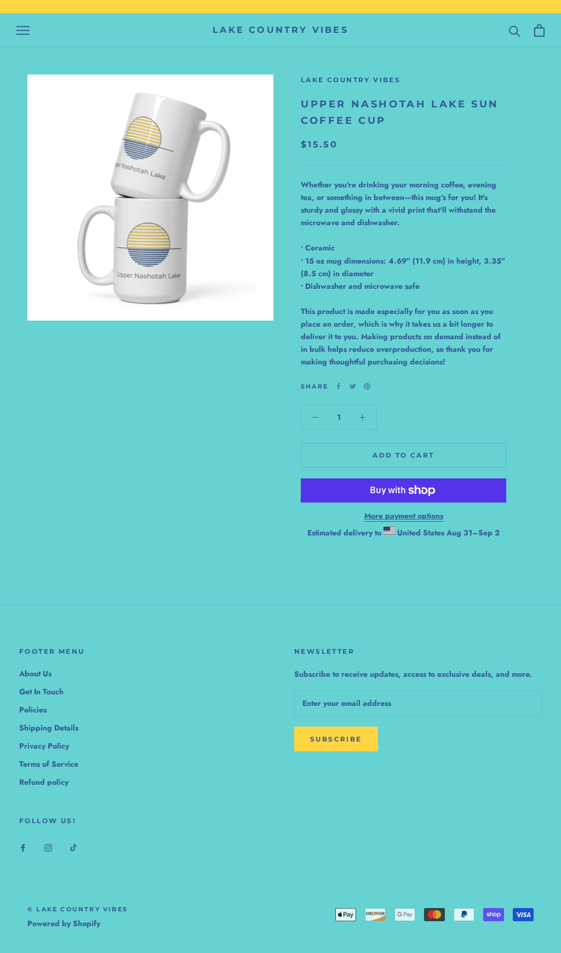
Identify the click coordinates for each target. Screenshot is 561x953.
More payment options (403, 515)
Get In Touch (41, 691)
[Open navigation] (23, 30)
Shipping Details (48, 727)
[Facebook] (338, 386)
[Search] (514, 30)
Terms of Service (48, 763)
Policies (33, 709)
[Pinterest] (367, 386)
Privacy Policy (44, 745)
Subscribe (336, 739)
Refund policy (43, 782)
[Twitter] (353, 386)
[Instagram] (48, 847)
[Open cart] (539, 30)
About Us (35, 673)
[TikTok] (73, 847)
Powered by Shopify (63, 923)
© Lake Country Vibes (77, 909)
